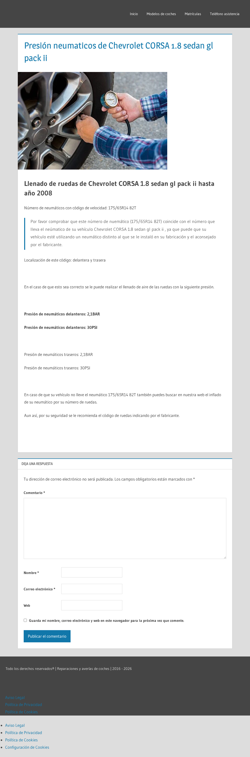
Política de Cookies (21, 711)
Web (27, 605)
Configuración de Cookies (27, 747)
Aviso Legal (15, 697)
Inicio (134, 13)
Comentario (34, 492)
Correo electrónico (39, 589)
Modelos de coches (161, 13)
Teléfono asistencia (225, 13)
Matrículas (193, 13)
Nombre (31, 572)
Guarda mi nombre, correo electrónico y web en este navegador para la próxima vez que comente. (106, 620)
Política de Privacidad (23, 704)
